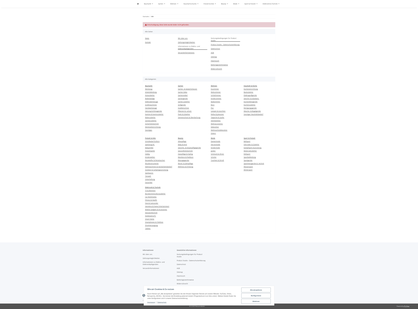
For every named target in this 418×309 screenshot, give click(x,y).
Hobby (147, 154)
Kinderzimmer (216, 98)
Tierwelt (148, 176)
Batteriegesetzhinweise (219, 65)
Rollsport (247, 154)
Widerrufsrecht (216, 69)
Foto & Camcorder (151, 203)
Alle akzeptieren (256, 290)
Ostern (213, 133)
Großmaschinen (151, 105)
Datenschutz (161, 302)
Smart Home (149, 219)
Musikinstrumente (151, 163)
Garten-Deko (182, 92)
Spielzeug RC (150, 144)
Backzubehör (248, 92)
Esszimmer (215, 89)
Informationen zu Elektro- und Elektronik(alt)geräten (189, 47)
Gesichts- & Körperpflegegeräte (189, 148)
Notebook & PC (150, 216)
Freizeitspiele (150, 151)
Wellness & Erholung (185, 167)
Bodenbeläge (150, 98)
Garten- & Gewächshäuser (187, 89)
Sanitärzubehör (150, 121)
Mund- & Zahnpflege (185, 163)
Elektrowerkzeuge (151, 102)
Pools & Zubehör (184, 114)
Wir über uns (183, 38)
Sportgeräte (248, 160)
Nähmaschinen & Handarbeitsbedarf (158, 167)
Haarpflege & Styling (185, 154)
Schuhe (213, 157)
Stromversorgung (151, 225)
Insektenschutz (183, 108)
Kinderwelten (150, 157)
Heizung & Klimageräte (153, 111)
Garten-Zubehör (184, 102)
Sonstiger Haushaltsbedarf (253, 114)
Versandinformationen (186, 53)
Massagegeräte (183, 160)
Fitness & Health (151, 200)
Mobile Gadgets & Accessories (156, 209)
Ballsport (247, 141)
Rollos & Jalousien (217, 114)
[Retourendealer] (137, 4)
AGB (212, 53)
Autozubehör (150, 95)
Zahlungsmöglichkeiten (186, 42)
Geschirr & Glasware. (251, 98)
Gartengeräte (183, 98)
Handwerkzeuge (151, 108)
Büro (212, 105)
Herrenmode (215, 144)
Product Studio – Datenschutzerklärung (225, 45)
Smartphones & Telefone (154, 222)
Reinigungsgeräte (250, 108)
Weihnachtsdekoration (219, 130)
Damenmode (215, 141)
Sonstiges (148, 130)
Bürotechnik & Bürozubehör (155, 194)
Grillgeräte (182, 105)
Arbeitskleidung (151, 92)
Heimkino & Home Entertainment (157, 206)
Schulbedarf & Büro (152, 141)
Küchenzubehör (249, 105)
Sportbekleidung (250, 157)
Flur (212, 108)
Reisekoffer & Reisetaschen (155, 160)
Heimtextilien (216, 121)
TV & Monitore (150, 190)
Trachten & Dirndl (217, 160)
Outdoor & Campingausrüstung (156, 170)
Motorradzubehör (250, 151)
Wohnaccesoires (217, 124)
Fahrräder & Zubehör (251, 144)
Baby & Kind (182, 144)
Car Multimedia (150, 197)
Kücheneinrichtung (251, 89)
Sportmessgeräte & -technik (254, 163)
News (147, 38)
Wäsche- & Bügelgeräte (252, 111)
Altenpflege (182, 141)
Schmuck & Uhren (217, 154)
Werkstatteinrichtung (153, 127)
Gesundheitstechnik (185, 151)
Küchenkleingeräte (250, 102)
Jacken (213, 151)
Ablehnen (256, 301)
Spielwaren (149, 173)
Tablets (147, 228)
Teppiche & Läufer (217, 117)
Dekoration (215, 127)
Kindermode (215, 148)
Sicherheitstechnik (152, 124)
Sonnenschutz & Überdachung (189, 117)
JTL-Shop (406, 306)
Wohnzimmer (216, 92)
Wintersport (248, 170)
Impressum (151, 302)
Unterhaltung (150, 179)
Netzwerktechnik (151, 213)
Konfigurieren (256, 296)
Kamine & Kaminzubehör (154, 114)
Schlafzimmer (216, 95)
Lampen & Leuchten (218, 111)
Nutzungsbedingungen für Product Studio (223, 39)
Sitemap (214, 57)
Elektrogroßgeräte (250, 95)
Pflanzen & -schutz (184, 111)
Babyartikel (149, 148)
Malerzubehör (150, 117)
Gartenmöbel (183, 95)
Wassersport (248, 167)
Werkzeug (148, 89)
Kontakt (148, 42)
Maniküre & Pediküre (185, 157)
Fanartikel (148, 182)
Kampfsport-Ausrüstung (252, 148)
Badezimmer (215, 102)
